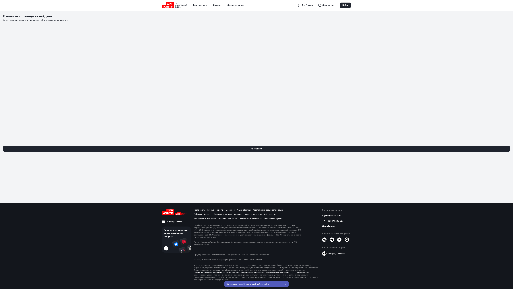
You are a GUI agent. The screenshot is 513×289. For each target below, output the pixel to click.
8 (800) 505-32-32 (331, 215)
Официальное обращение (250, 218)
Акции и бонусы (244, 210)
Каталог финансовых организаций (268, 210)
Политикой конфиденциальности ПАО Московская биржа (243, 272)
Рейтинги (198, 214)
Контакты (232, 218)
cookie (243, 284)
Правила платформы (259, 255)
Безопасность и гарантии (205, 218)
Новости (219, 210)
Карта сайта (199, 210)
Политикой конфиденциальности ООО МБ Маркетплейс (288, 272)
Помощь (222, 218)
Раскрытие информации (237, 255)
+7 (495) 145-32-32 (332, 220)
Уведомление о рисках (273, 218)
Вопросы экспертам (253, 214)
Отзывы (207, 214)
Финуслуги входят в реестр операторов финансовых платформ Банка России (228, 259)
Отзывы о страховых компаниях (228, 214)
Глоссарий (230, 210)
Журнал (210, 210)
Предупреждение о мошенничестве (209, 255)
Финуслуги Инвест (337, 253)
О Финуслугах (270, 214)
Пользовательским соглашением (208, 272)
